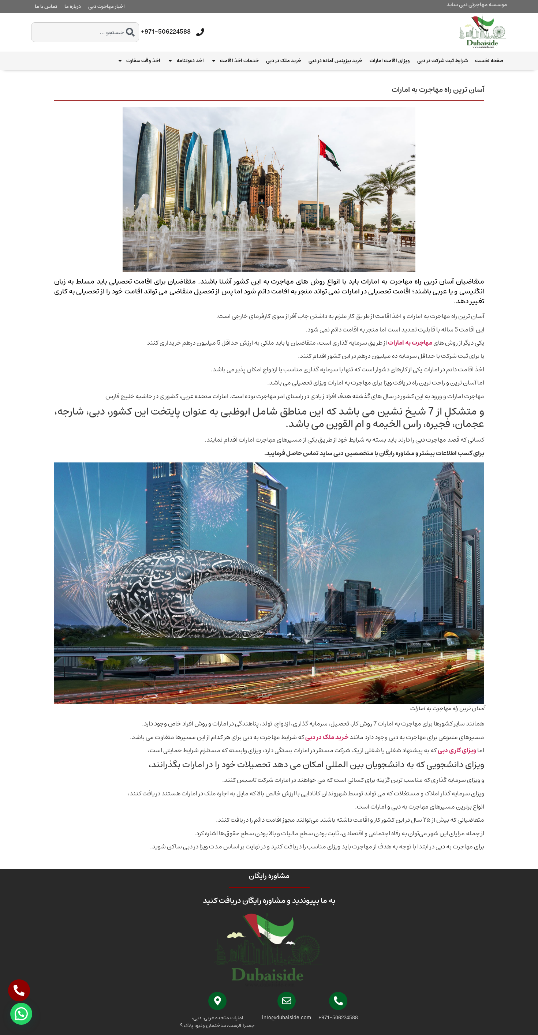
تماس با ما (46, 6)
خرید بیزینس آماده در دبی (335, 60)
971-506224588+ (166, 31)
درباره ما (72, 6)
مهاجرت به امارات (410, 342)
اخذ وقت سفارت (143, 60)
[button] (21, 1014)
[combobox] (85, 32)
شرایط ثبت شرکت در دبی (442, 60)
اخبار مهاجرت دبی (106, 6)
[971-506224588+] (200, 32)
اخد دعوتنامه (190, 60)
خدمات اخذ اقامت (239, 60)
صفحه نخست (489, 60)
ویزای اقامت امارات (390, 60)
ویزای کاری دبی (457, 750)
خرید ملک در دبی (283, 60)
